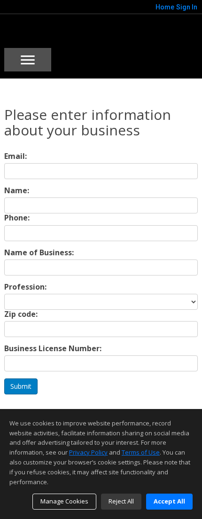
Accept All (169, 501)
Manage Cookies (64, 501)
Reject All (121, 501)
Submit (20, 386)
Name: (16, 190)
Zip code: (21, 314)
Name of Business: (39, 252)
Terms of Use (141, 452)
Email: (15, 156)
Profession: (25, 287)
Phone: (17, 217)
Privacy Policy (88, 452)
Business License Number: (52, 348)
